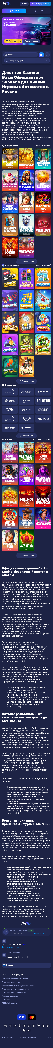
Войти (24, 4)
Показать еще (28, 262)
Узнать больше (31, 41)
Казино (15, 11)
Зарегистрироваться (40, 4)
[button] (19, 47)
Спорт (40, 11)
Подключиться (38, 934)
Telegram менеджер (10, 947)
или (14, 945)
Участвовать (15, 41)
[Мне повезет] (41, 54)
